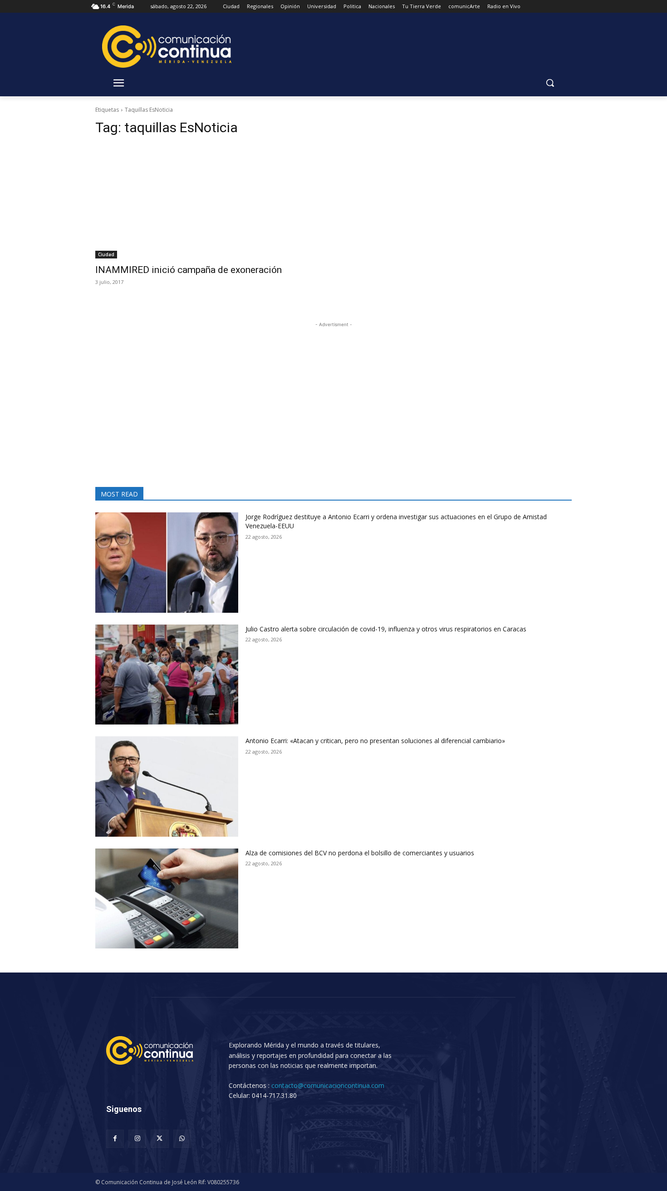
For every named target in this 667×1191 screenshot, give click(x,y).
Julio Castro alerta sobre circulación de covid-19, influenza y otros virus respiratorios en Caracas (385, 629)
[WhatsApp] (182, 1138)
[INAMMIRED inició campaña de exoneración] (209, 202)
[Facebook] (115, 1138)
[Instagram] (137, 1138)
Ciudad (106, 254)
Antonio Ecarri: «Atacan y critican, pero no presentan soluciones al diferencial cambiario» (375, 740)
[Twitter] (159, 1138)
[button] (550, 83)
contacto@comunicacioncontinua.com (327, 1085)
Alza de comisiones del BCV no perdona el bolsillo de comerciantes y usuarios (359, 853)
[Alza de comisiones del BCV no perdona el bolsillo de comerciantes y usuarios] (166, 899)
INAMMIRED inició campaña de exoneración (188, 269)
